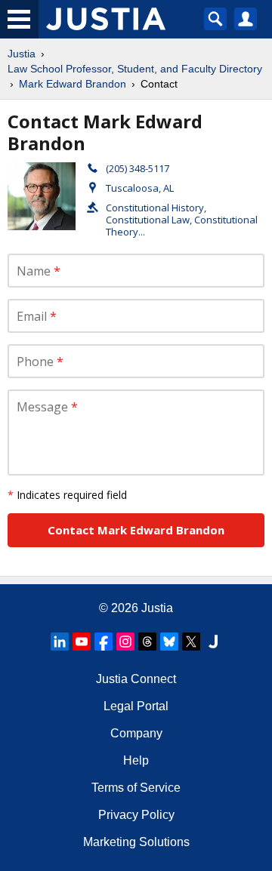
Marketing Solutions (136, 842)
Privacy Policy (136, 814)
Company (136, 733)
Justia (22, 54)
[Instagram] (125, 641)
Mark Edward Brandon (72, 84)
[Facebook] (103, 641)
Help (136, 760)
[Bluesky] (169, 641)
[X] (191, 641)
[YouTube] (82, 641)
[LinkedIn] (60, 641)
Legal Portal (136, 706)
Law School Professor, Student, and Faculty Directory (135, 69)
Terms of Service (136, 787)
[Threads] (147, 641)
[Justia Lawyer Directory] (213, 641)
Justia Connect (136, 678)
